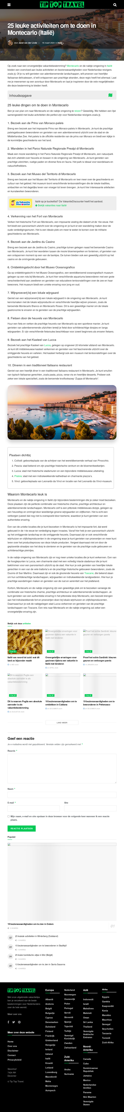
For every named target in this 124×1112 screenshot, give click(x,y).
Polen (67, 1003)
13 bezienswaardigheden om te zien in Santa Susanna (40, 964)
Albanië (49, 999)
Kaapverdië (108, 1006)
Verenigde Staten (88, 1103)
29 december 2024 (54, 709)
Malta (48, 1081)
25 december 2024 (92, 709)
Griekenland (51, 1040)
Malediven (88, 1008)
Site (66, 802)
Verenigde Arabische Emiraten (88, 1034)
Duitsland (50, 1026)
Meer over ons (14, 1014)
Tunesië (106, 1037)
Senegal (106, 1024)
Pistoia (18, 476)
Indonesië (88, 999)
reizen (77, 111)
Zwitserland (70, 1047)
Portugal (68, 1008)
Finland (49, 1031)
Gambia (106, 1001)
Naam (11, 788)
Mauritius (107, 1019)
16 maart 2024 (48, 42)
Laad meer (62, 722)
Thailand (87, 1026)
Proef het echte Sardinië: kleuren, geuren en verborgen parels (100, 659)
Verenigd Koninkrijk (69, 1037)
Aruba (67, 1069)
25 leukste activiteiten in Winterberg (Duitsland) (36, 936)
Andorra (49, 1003)
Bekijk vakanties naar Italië (52, 205)
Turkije (67, 1030)
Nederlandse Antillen (89, 1086)
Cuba (86, 1063)
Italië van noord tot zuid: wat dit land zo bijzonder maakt (23, 659)
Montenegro (51, 1085)
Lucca (47, 345)
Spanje (67, 1021)
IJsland (49, 1053)
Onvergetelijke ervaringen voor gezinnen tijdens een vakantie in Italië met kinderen (61, 660)
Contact (12, 1055)
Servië (67, 1012)
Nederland (69, 989)
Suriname (69, 1073)
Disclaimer (13, 1050)
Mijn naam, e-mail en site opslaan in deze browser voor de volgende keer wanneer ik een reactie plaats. (60, 818)
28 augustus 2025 (16, 712)
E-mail (12, 802)
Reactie (12, 750)
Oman (86, 1017)
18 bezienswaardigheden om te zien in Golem (30, 924)
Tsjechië (68, 1026)
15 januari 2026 (91, 665)
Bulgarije (50, 1012)
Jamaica (87, 1075)
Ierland (48, 1049)
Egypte (105, 996)
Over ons (12, 1046)
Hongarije (50, 1044)
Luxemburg (51, 1072)
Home (10, 1041)
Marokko (106, 1015)
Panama (87, 1092)
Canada (87, 1058)
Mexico (87, 1080)
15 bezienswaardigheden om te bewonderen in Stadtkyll (40, 945)
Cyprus (49, 1017)
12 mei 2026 (14, 665)
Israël (86, 1003)
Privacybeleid (14, 1059)
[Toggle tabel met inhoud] (111, 95)
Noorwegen (70, 994)
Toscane (89, 573)
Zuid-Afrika (108, 1042)
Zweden (68, 1043)
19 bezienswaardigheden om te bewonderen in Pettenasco (99, 703)
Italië (109, 65)
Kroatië (49, 1063)
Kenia (105, 1010)
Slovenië (68, 1017)
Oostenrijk (69, 999)
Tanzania (106, 1033)
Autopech (50, 1090)
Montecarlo (73, 65)
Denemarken (51, 1022)
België (48, 1008)
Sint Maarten (89, 1096)
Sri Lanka (88, 1022)
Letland (49, 1067)
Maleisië (87, 1012)
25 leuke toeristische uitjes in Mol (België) (34, 954)
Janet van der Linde (28, 42)
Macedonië (51, 1076)
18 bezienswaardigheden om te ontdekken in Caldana (61, 703)
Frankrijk (49, 1035)
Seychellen (107, 1028)
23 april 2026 (52, 668)
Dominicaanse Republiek (90, 1070)
